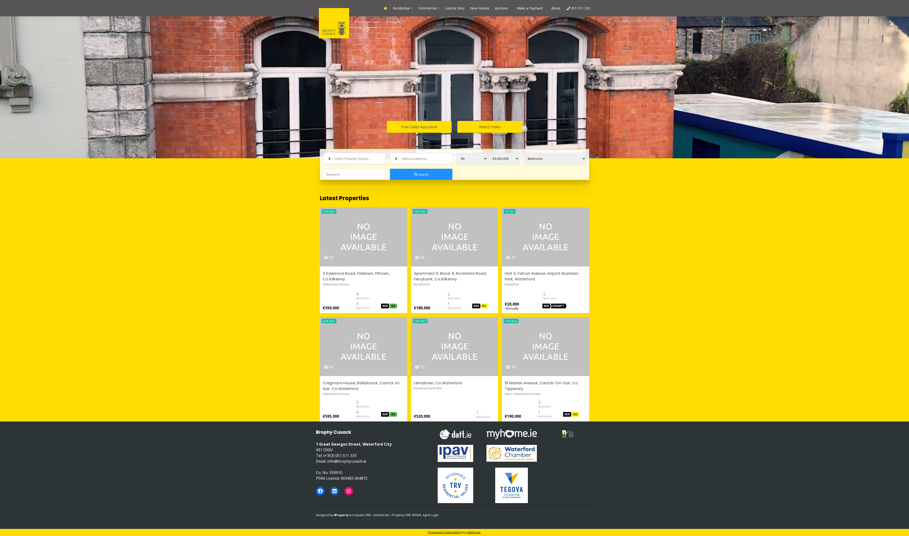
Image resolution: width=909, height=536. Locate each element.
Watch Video (490, 126)
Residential (401, 8)
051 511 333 (580, 8)
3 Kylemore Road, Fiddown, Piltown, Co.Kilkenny (356, 276)
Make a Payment (530, 8)
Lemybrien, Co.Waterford (438, 383)
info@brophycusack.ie (346, 461)
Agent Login (430, 515)
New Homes (479, 8)
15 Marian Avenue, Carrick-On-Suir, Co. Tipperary (542, 385)
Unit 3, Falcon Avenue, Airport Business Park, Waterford (541, 276)
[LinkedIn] (334, 491)
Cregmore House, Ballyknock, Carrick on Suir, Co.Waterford (361, 385)
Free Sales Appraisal (419, 126)
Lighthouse (473, 532)
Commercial (427, 8)
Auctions (501, 8)
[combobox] (354, 158)
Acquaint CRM (361, 515)
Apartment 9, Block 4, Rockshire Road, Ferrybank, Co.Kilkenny (450, 276)
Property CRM (401, 515)
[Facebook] (320, 491)
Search (423, 174)
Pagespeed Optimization (444, 532)
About (556, 8)
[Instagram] (348, 491)
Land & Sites (454, 8)
